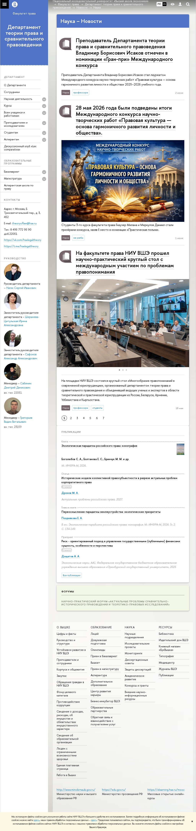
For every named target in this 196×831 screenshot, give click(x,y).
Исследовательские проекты (137, 645)
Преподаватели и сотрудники (68, 661)
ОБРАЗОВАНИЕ (101, 627)
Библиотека (166, 634)
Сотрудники (12, 92)
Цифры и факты (66, 634)
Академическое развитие (134, 677)
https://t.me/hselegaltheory (21, 246)
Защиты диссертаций (138, 669)
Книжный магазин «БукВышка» (169, 648)
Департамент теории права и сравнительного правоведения (24, 35)
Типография (166, 656)
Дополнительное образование (102, 683)
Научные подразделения (134, 635)
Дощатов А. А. (70, 556)
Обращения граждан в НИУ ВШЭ (70, 683)
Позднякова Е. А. (71, 518)
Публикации (71, 432)
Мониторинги (133, 653)
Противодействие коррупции (68, 703)
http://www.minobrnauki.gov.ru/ (76, 789)
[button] (60, 323)
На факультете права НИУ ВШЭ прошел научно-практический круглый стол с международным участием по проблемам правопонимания (125, 262)
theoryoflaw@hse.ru (24, 223)
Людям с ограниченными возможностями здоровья (67, 754)
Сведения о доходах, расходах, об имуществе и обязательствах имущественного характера (70, 720)
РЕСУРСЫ (165, 627)
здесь (36, 820)
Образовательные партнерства (102, 709)
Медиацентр (167, 662)
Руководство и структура (66, 641)
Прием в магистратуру (105, 669)
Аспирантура (99, 675)
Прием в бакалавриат (104, 656)
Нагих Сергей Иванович (21, 288)
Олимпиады (98, 650)
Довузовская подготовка (99, 641)
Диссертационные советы (136, 661)
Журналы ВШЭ (168, 669)
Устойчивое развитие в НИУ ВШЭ (71, 651)
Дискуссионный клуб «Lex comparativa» (20, 147)
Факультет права (24, 13)
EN (164, 4)
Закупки (61, 676)
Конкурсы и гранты (137, 685)
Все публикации (71, 575)
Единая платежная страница (68, 766)
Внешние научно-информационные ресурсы (136, 695)
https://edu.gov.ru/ (114, 789)
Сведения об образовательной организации (67, 738)
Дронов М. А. (69, 493)
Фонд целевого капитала (66, 693)
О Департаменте (15, 85)
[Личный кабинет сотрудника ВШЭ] (180, 4)
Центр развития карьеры (101, 692)
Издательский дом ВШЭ (173, 640)
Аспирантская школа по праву (18, 186)
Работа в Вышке (66, 775)
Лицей (95, 634)
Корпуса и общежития (70, 669)
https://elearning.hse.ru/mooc (166, 789)
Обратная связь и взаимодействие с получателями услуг (103, 720)
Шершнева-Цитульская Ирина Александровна (21, 321)
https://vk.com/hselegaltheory (22, 240)
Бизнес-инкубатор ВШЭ (105, 701)
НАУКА (130, 627)
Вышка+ (95, 662)
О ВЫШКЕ (63, 627)
